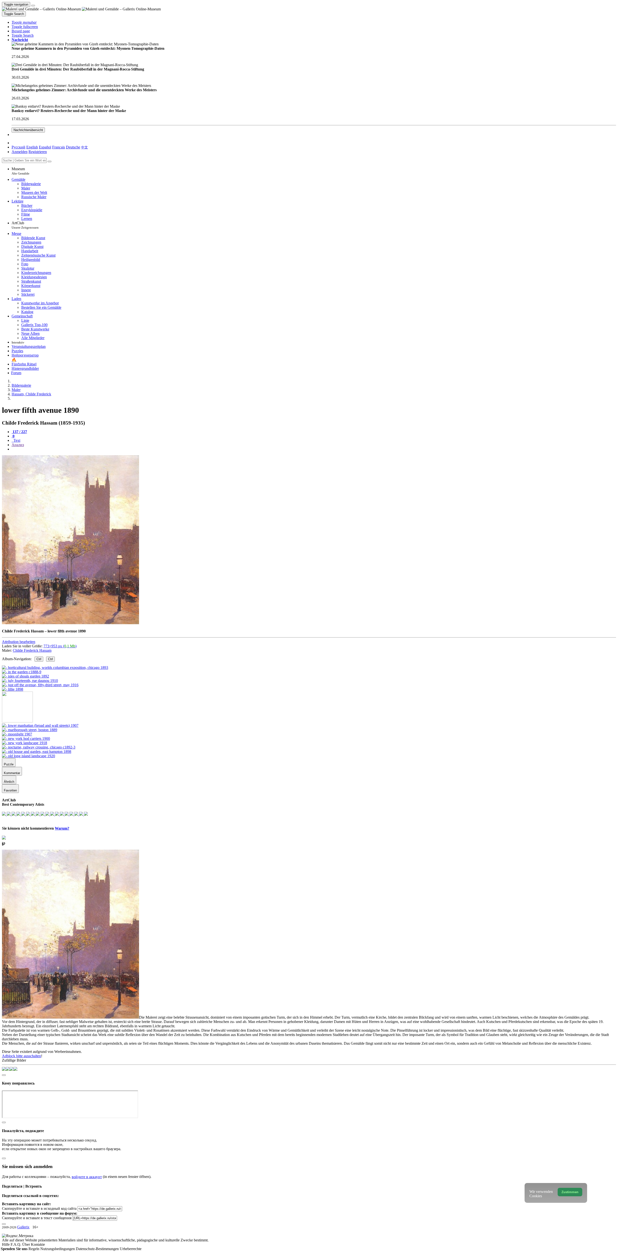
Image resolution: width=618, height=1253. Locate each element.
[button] (24, 22)
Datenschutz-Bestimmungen (98, 1249)
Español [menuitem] (45, 147)
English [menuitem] (32, 147)
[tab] (19, 432)
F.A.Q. (16, 1244)
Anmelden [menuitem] (20, 152)
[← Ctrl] (12, 689)
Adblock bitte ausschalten (21, 1056)
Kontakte (38, 1244)
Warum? (62, 828)
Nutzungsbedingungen (58, 1249)
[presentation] (314, 449)
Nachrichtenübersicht (28, 130)
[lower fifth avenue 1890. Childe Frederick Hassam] (70, 623)
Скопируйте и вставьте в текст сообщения (36, 1218)
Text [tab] (16, 440)
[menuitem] (84, 147)
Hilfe (6, 1244)
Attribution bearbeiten (18, 642)
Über (26, 1244)
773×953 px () (60, 646)
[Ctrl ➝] (40, 725)
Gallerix (23, 1227)
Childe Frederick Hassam (32, 650)
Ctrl (38, 659)
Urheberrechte (130, 1249)
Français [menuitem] (58, 147)
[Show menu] (33, 5)
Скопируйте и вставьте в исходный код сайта (39, 1208)
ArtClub (25, 225)
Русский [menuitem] (18, 147)
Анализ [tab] (18, 445)
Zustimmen (570, 1192)
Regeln (34, 1249)
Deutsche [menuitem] (73, 147)
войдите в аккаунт (87, 1177)
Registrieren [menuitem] (37, 152)
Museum (20, 171)
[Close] (49, 161)
